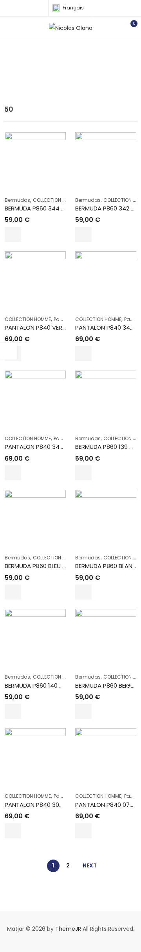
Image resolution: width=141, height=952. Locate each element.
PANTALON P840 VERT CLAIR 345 (50, 327)
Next (90, 865)
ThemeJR (68, 929)
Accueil (48, 74)
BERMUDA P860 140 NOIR (38, 685)
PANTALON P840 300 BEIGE (42, 805)
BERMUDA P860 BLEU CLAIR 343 (47, 566)
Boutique (77, 74)
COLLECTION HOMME (56, 200)
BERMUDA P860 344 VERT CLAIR (48, 208)
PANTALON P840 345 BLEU (41, 447)
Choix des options (13, 234)
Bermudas (17, 200)
